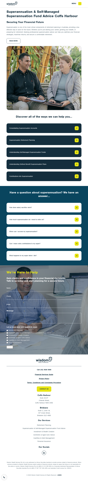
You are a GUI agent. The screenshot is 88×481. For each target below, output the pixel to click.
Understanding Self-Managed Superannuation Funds (27, 152)
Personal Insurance (15, 343)
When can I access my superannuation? (23, 231)
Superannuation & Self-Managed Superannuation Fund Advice (29, 333)
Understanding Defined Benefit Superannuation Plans (27, 164)
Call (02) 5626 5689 (44, 370)
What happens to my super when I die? (23, 256)
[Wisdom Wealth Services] (44, 360)
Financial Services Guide (44, 375)
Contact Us (44, 389)
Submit (9, 347)
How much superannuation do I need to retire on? (26, 219)
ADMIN (59, 475)
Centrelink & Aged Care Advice (19, 338)
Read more (13, 41)
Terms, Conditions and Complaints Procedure (44, 383)
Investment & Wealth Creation (18, 335)
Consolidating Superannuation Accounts (23, 128)
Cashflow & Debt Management (19, 340)
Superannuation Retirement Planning (22, 140)
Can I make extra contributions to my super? (24, 244)
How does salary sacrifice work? (20, 207)
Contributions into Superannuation (21, 176)
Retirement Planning (15, 330)
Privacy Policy (44, 379)
